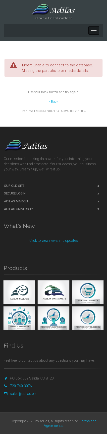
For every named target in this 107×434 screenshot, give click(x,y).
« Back (53, 101)
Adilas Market (16, 201)
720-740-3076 (21, 386)
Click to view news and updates (53, 241)
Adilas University (18, 209)
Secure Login (15, 193)
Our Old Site (14, 186)
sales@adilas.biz (23, 394)
